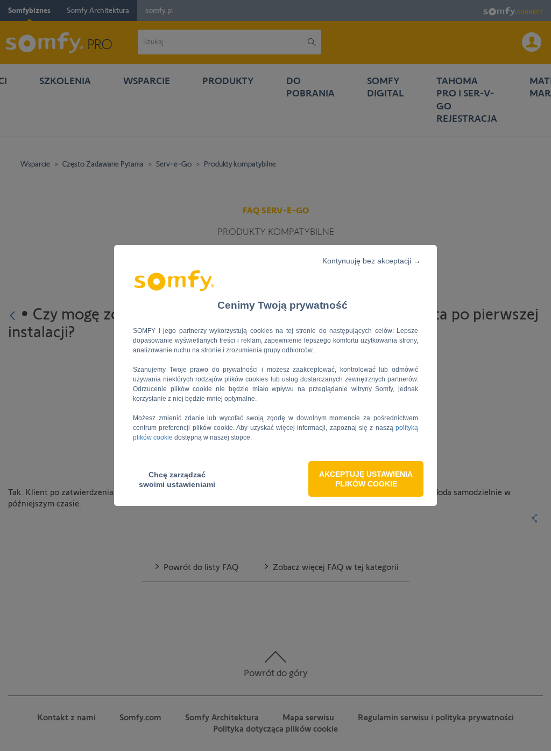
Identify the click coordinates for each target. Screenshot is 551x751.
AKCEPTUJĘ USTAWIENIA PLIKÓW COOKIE (366, 479)
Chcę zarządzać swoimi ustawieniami (177, 479)
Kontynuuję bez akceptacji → (371, 260)
